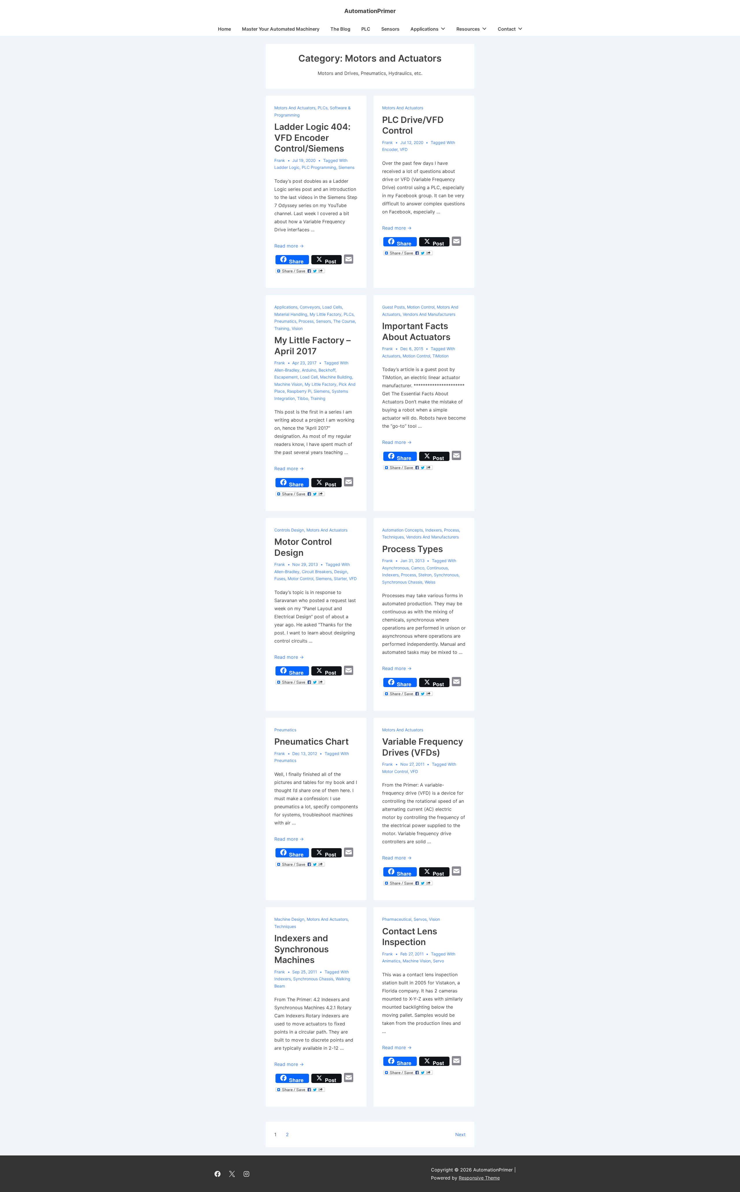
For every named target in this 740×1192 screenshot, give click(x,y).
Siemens (346, 167)
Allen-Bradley (286, 370)
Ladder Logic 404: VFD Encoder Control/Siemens (312, 137)
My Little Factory (325, 314)
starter (340, 578)
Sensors (390, 29)
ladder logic (286, 167)
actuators (391, 355)
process (408, 574)
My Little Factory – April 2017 (312, 345)
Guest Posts (393, 307)
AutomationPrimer (370, 11)
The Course (344, 321)
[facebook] (217, 1174)
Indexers (433, 529)
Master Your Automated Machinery (280, 29)
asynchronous (395, 567)
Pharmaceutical (396, 919)
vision (297, 328)
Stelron (425, 574)
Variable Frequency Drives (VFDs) (422, 747)
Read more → (289, 246)
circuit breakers (317, 571)
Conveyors (310, 307)
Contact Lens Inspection (409, 936)
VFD (404, 149)
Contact (507, 29)
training (317, 398)
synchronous (446, 574)
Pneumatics (285, 321)
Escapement (286, 376)
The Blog (340, 29)
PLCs (323, 107)
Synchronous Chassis (402, 582)
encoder (389, 149)
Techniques (393, 536)
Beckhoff (327, 370)
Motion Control (420, 307)
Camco (417, 567)
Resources (468, 29)
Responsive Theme (479, 1178)
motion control (416, 355)
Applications (424, 29)
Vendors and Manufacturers (429, 314)
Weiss (430, 582)
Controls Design (289, 529)
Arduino (309, 370)
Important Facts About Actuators (416, 331)
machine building (336, 376)
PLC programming (319, 167)
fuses (279, 578)
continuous (437, 567)
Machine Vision (417, 960)
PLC (365, 29)
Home (224, 29)
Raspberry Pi (299, 391)
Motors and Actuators (294, 107)
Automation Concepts (402, 529)
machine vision (288, 384)
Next (460, 1134)
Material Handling (290, 314)
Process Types (412, 549)
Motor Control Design (303, 547)
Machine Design (289, 919)
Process (306, 321)
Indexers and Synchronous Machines (301, 949)
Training (281, 328)
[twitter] (232, 1174)
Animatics (391, 960)
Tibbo (302, 398)
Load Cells (332, 307)
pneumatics (285, 760)
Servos (420, 919)
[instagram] (246, 1174)
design (340, 571)
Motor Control (300, 578)
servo (438, 960)
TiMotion (440, 355)
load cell (309, 376)
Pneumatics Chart (311, 741)
